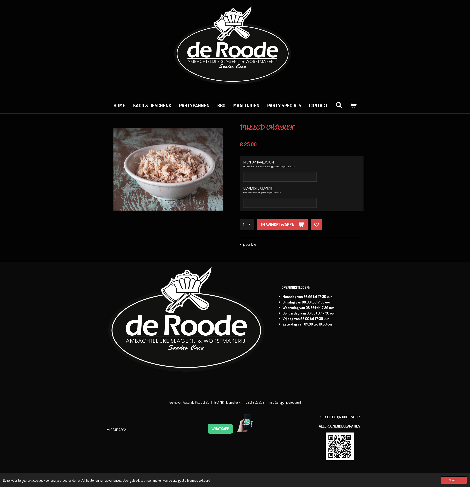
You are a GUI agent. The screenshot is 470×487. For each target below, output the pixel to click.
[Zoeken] (339, 104)
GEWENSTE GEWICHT (258, 188)
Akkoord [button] (454, 480)
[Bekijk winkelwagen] (353, 105)
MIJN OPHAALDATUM (258, 162)
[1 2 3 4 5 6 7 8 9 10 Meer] (247, 224)
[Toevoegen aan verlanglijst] (316, 224)
